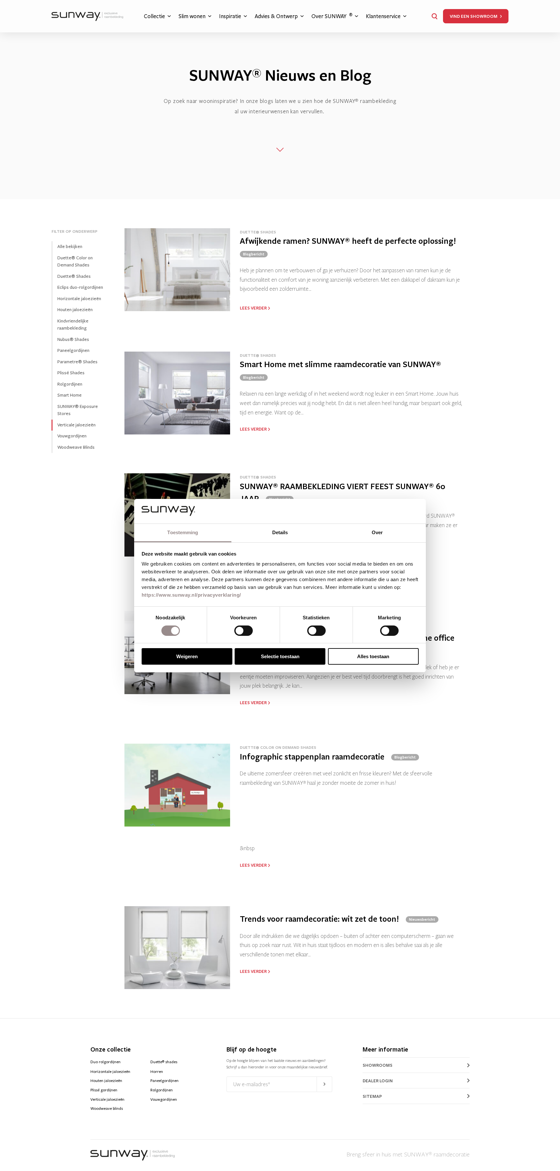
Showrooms (377, 1065)
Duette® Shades (74, 276)
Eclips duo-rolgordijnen (80, 287)
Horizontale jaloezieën (79, 298)
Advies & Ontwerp (276, 16)
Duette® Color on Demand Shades (75, 261)
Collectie (154, 16)
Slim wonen (192, 16)
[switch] (243, 630)
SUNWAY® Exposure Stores (77, 409)
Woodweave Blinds (76, 447)
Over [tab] (377, 532)
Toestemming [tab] (182, 532)
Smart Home (69, 395)
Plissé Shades (71, 373)
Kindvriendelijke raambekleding (72, 324)
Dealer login (378, 1081)
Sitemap (372, 1096)
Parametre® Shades (77, 361)
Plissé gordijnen (103, 1090)
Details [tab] (280, 532)
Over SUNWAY (331, 16)
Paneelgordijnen (73, 350)
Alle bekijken (69, 246)
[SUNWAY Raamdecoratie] (87, 16)
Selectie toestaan (280, 656)
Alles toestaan (373, 656)
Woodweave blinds (106, 1108)
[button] (434, 16)
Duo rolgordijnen (105, 1062)
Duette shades (163, 1061)
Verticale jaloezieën (107, 1099)
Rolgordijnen (69, 384)
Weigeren (187, 656)
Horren (156, 1071)
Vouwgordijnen (72, 436)
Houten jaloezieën (75, 309)
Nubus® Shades (73, 339)
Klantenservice (383, 16)
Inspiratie (230, 16)
